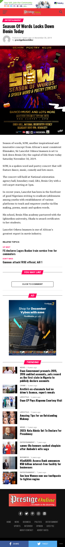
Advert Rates (42, 530)
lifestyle (50, 526)
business (27, 521)
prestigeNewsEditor (24, 40)
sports (17, 526)
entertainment (52, 521)
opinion (39, 526)
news (17, 521)
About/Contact (26, 530)
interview (28, 526)
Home (9, 521)
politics (38, 521)
